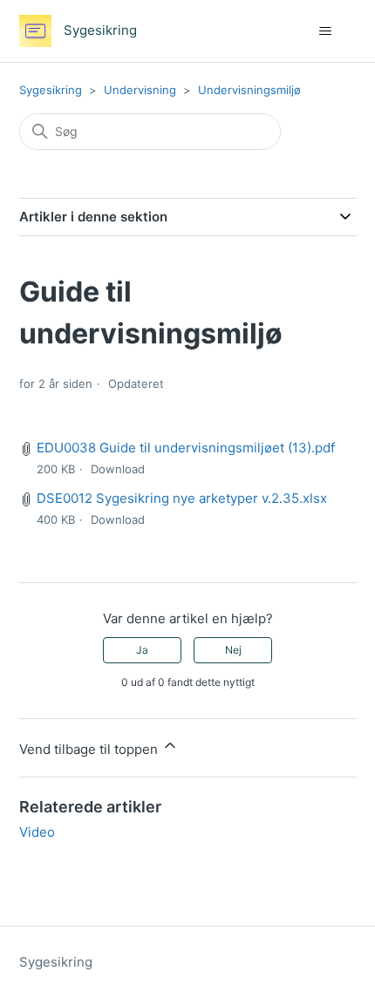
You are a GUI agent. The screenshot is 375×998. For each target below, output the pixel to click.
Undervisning (140, 90)
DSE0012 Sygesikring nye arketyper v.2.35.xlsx (182, 498)
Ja (142, 649)
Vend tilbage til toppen (90, 749)
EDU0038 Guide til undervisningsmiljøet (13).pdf (186, 447)
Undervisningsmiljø (249, 90)
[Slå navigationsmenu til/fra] (326, 31)
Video (37, 832)
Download (118, 469)
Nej (233, 649)
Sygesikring (50, 90)
